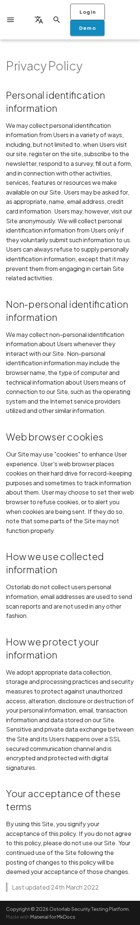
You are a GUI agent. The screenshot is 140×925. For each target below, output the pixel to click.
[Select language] (38, 19)
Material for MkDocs (52, 917)
